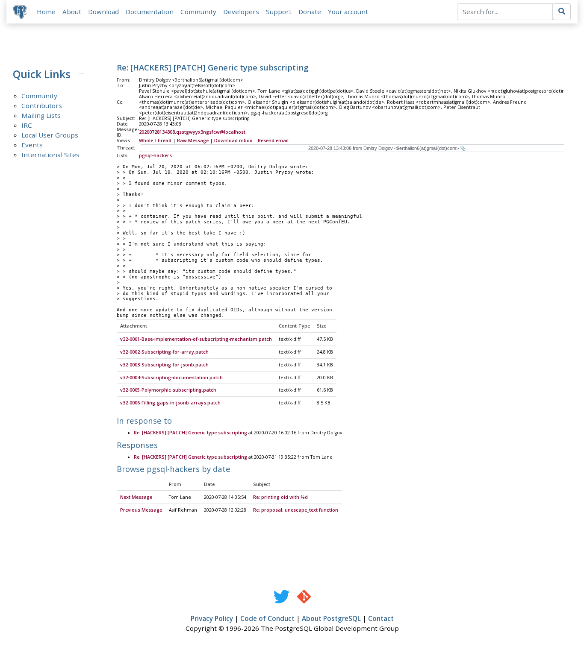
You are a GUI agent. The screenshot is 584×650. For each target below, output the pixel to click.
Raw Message (193, 140)
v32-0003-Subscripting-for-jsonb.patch (164, 365)
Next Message (136, 497)
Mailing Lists (41, 115)
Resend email (273, 140)
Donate (309, 11)
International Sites (50, 154)
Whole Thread (155, 140)
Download (103, 11)
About (71, 11)
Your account (348, 11)
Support (279, 11)
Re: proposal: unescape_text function (295, 510)
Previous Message (141, 510)
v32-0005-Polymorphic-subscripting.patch (168, 390)
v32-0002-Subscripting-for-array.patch (164, 352)
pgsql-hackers (155, 155)
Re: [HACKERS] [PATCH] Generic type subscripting (190, 433)
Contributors (41, 105)
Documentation (150, 11)
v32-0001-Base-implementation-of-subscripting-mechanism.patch (196, 339)
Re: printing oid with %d (280, 497)
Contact (381, 618)
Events (32, 145)
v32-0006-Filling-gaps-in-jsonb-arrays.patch (170, 403)
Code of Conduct (267, 618)
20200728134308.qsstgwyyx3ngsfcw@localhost (192, 132)
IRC (26, 125)
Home (46, 11)
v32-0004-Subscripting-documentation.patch (171, 378)
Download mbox (233, 140)
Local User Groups (49, 135)
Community (198, 11)
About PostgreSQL (331, 618)
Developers (241, 11)
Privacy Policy (212, 618)
